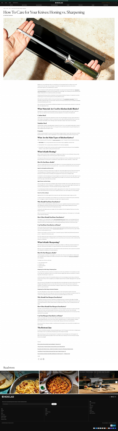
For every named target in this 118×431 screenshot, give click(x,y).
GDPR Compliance (92, 413)
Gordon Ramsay (47, 411)
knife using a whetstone (73, 256)
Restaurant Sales (3, 419)
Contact (91, 408)
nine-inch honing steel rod (58, 228)
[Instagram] (111, 396)
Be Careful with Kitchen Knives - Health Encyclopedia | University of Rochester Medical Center (55, 349)
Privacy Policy (92, 411)
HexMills (68, 5)
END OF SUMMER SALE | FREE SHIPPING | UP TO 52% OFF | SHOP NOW (59, 0)
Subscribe (54, 404)
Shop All (2, 410)
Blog (46, 414)
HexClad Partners (15, 2)
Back (5, 8)
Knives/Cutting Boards (54, 5)
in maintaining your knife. (69, 99)
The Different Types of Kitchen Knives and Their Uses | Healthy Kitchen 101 (52, 351)
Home (7, 8)
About (2, 2)
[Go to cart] (116, 2)
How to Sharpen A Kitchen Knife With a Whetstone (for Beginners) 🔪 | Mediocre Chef (54, 353)
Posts (10, 8)
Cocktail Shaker (106, 5)
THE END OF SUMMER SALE (106, 2)
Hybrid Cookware (24, 5)
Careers (91, 410)
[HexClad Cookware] (8, 397)
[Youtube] (110, 396)
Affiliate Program (3, 416)
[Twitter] (113, 396)
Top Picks (11, 5)
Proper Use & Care (92, 402)
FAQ (90, 404)
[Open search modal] (112, 2)
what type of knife (56, 140)
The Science (3, 414)
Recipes (10, 2)
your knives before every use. (59, 219)
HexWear (93, 5)
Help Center (91, 405)
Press (46, 410)
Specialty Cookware (39, 5)
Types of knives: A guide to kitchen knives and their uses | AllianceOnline (51, 346)
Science (6, 2)
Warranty (91, 407)
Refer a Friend (3, 417)
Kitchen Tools (81, 5)
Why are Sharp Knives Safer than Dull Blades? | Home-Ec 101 (49, 344)
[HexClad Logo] (59, 3)
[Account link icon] (114, 2)
